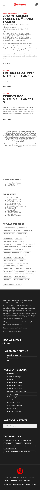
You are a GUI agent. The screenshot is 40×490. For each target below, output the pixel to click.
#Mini (22, 260)
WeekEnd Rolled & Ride (14, 202)
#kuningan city (20, 446)
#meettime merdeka (10, 448)
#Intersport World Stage (12, 252)
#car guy (18, 443)
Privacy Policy (18, 484)
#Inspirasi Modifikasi (11, 247)
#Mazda (7, 257)
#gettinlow (8, 446)
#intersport (26, 247)
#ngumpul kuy (9, 265)
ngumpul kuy (11, 210)
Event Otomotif (12, 214)
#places (29, 268)
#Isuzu (27, 252)
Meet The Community (14, 215)
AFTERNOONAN (12, 207)
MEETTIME (10, 200)
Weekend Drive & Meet (14, 204)
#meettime (31, 446)
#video (7, 276)
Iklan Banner (11, 185)
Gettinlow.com (16, 481)
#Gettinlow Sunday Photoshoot (14, 241)
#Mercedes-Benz (10, 260)
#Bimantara (23, 228)
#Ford (19, 238)
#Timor (18, 274)
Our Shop (7, 484)
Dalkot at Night (11, 208)
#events (8, 238)
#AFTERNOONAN (9, 228)
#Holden (7, 244)
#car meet (28, 443)
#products (19, 271)
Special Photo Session (14, 183)
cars (5, 13)
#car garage (8, 443)
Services (27, 481)
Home (6, 481)
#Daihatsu (22, 233)
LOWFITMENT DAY (13, 211)
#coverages (9, 233)
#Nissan (22, 265)
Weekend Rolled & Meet (14, 203)
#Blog (7, 230)
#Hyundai (29, 244)
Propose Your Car (12, 184)
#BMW (17, 230)
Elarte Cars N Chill (12, 198)
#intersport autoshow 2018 (13, 249)
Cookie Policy (31, 484)
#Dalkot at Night (10, 236)
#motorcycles (22, 263)
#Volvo (7, 279)
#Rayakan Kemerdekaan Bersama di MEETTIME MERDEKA (17, 452)
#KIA (6, 255)
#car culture (27, 440)
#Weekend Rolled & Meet (12, 282)
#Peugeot (8, 268)
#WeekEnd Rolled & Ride (12, 284)
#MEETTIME (19, 257)
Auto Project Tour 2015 (14, 212)
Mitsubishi (22, 13)
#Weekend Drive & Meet (21, 279)
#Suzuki (7, 274)
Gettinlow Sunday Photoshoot (16, 206)
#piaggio (19, 268)
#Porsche (8, 271)
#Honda (18, 244)
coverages (12, 13)
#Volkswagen (20, 276)
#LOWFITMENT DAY (18, 255)
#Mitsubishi (8, 263)
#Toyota (29, 274)
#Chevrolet (27, 230)
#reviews (30, 271)
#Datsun (23, 236)
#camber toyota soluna (12, 440)
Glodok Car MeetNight (14, 199)
